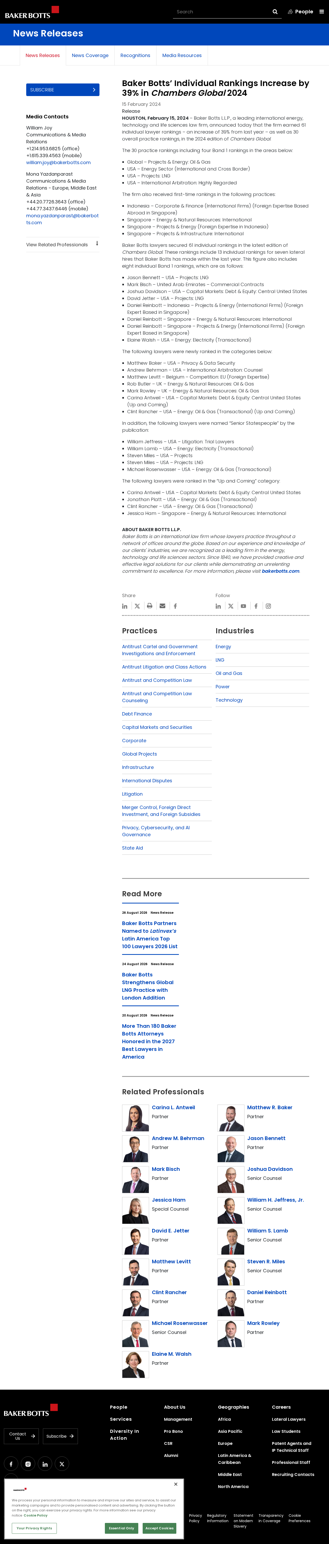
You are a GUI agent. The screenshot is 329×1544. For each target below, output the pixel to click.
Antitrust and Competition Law (157, 680)
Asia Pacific (230, 1431)
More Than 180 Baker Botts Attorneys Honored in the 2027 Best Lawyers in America (149, 1041)
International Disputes (147, 780)
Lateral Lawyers (289, 1419)
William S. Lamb (267, 1230)
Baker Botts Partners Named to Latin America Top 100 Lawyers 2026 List (150, 935)
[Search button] (280, 11)
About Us (174, 1407)
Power (223, 686)
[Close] (175, 1484)
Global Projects (139, 754)
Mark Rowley (263, 1323)
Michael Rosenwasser (180, 1323)
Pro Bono (173, 1431)
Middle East (230, 1474)
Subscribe (42, 90)
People (118, 1407)
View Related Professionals (57, 244)
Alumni (171, 1455)
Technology (229, 700)
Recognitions (135, 55)
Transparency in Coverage (271, 1518)
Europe (225, 1443)
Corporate (134, 740)
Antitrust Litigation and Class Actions (164, 667)
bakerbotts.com (280, 571)
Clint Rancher (169, 1292)
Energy (223, 646)
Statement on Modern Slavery (243, 1521)
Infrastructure (138, 767)
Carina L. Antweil (173, 1107)
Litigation (132, 794)
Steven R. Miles (266, 1261)
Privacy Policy (195, 1518)
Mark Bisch (166, 1169)
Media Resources (182, 55)
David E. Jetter (170, 1230)
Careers (281, 1407)
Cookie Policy (36, 1515)
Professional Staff (291, 1462)
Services (121, 1419)
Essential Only (121, 1528)
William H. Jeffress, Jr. (275, 1199)
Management (178, 1419)
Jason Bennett (266, 1138)
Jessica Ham (169, 1199)
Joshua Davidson (270, 1169)
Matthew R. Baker (270, 1107)
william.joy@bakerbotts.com (58, 162)
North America (233, 1487)
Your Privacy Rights (34, 1528)
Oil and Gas (229, 673)
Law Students (286, 1431)
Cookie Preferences (299, 1518)
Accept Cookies (159, 1528)
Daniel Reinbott (267, 1292)
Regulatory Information (218, 1518)
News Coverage (90, 55)
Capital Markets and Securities (157, 727)
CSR (168, 1443)
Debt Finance (137, 714)
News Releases (43, 55)
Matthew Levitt (171, 1261)
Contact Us (17, 1436)
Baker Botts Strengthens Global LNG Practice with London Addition (147, 986)
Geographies (233, 1407)
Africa (224, 1419)
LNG (220, 660)
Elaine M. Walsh (171, 1354)
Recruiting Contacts (293, 1474)
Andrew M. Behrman (178, 1138)
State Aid (132, 848)
